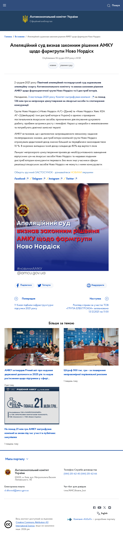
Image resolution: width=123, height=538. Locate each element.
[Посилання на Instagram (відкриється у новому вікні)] (109, 507)
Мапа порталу (15, 459)
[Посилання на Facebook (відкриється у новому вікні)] (94, 507)
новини (53, 65)
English (104, 514)
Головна (8, 37)
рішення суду (66, 65)
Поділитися (26, 285)
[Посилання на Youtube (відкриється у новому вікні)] (99, 507)
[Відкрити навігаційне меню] (4, 5)
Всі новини (19, 37)
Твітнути (46, 285)
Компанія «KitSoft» (83, 519)
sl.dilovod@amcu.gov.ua (16, 490)
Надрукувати (98, 285)
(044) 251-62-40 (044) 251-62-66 (80, 474)
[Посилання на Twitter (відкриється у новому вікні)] (104, 507)
